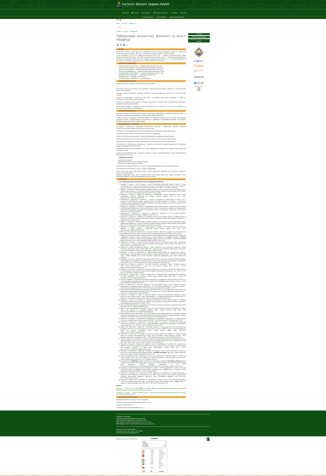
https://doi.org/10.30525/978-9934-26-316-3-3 (142, 354)
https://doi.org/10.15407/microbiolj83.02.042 (150, 262)
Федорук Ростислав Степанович (126, 57)
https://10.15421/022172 (127, 272)
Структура (147, 13)
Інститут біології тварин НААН (129, 439)
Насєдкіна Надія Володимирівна (128, 78)
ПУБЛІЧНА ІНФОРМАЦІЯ (199, 37)
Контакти (184, 13)
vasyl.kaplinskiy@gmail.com (135, 407)
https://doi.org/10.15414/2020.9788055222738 (165, 249)
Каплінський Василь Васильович (154, 60)
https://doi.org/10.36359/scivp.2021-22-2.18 (163, 288)
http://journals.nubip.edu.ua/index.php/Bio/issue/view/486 (145, 193)
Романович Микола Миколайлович (129, 73)
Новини (175, 13)
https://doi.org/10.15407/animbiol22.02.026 (132, 245)
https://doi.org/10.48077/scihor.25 (130, 311)
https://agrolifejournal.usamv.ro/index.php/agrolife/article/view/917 (141, 366)
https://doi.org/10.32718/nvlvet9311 (130, 211)
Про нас (136, 13)
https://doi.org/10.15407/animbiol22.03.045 (132, 230)
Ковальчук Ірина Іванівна (123, 59)
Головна (126, 13)
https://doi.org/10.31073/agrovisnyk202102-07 (133, 278)
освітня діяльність (148, 17)
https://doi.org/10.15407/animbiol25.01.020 (132, 332)
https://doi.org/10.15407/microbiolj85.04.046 (133, 349)
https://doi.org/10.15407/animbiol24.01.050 (170, 320)
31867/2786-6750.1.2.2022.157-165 (152, 325)
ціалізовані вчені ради (177, 17)
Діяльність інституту (161, 13)
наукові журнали (161, 17)
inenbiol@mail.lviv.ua (133, 433)
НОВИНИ (199, 34)
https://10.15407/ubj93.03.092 (129, 267)
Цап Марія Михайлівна (177, 59)
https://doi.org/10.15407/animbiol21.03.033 (132, 198)
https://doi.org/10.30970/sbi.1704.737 (146, 342)
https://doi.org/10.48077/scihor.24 (148, 317)
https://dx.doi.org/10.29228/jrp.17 (140, 293)
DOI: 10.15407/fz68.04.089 (135, 306)
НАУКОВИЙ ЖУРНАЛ (195, 39)
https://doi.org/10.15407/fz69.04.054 (166, 337)
